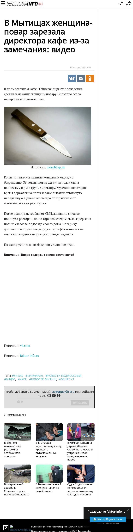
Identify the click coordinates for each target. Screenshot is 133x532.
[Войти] (129, 4)
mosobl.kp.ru (56, 167)
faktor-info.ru (29, 356)
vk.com (25, 346)
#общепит (66, 379)
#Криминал (34, 375)
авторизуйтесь (63, 391)
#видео (9, 379)
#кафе (22, 379)
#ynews (17, 375)
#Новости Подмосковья (63, 375)
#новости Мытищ (42, 379)
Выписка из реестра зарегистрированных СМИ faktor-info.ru (60, 527)
